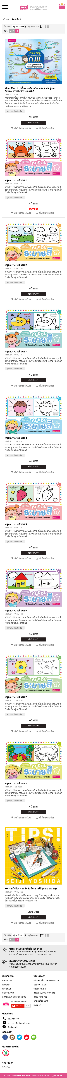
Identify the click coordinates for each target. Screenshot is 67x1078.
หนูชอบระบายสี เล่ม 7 (16, 696)
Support (37, 1004)
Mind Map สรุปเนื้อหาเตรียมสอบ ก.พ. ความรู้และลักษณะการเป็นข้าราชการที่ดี (30, 89)
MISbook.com (23, 1075)
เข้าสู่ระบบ (6, 988)
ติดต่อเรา (6, 984)
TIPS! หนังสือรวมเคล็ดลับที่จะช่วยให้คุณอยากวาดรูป (31, 888)
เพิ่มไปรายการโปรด (22, 128)
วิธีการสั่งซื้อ (39, 980)
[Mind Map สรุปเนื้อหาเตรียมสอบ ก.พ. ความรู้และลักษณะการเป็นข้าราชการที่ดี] (33, 61)
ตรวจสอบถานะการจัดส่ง (44, 992)
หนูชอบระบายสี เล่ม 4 (16, 437)
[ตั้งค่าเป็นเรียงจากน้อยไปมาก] (25, 26)
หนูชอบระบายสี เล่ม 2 (16, 264)
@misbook (13, 1027)
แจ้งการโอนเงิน (40, 984)
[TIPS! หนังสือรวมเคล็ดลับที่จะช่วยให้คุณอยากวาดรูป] (33, 856)
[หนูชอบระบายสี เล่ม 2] (33, 241)
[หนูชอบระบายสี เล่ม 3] (33, 328)
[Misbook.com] (33, 7)
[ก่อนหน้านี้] (10, 31)
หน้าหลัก (6, 19)
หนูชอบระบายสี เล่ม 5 (16, 524)
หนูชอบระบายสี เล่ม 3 (16, 351)
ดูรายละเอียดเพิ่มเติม (14, 111)
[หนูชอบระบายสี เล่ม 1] (33, 156)
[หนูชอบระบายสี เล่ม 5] (33, 500)
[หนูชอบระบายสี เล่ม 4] (33, 414)
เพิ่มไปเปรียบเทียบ (46, 128)
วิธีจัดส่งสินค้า (40, 988)
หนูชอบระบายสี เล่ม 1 (16, 180)
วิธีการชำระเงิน (53, 980)
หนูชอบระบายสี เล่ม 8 (16, 783)
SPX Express (8, 1067)
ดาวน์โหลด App (41, 996)
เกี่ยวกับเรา (7, 980)
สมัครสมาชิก (8, 992)
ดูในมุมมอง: (33, 26)
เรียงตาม (7, 26)
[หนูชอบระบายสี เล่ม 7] (33, 673)
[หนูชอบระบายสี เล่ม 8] (33, 760)
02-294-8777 (13, 1018)
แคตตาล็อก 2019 (41, 1000)
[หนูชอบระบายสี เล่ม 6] (33, 587)
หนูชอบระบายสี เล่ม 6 (16, 610)
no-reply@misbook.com (19, 1023)
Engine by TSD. (56, 1076)
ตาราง (47, 26)
